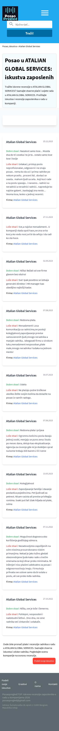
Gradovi (22, 684)
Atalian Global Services (29, 46)
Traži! (29, 33)
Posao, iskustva (9, 46)
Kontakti (52, 684)
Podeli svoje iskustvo (44, 660)
